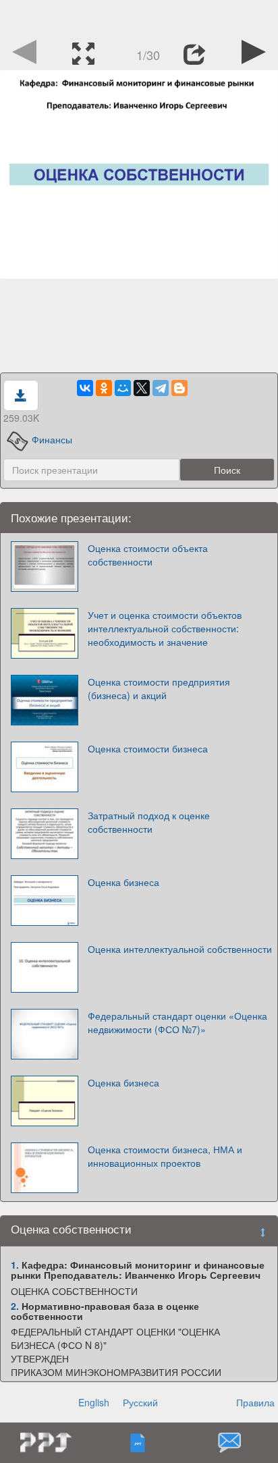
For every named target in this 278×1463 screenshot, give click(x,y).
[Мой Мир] (123, 388)
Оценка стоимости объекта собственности (148, 554)
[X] (142, 388)
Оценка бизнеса (123, 882)
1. (15, 1264)
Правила (255, 1402)
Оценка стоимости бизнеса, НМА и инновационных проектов (165, 1155)
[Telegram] (160, 388)
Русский (140, 1402)
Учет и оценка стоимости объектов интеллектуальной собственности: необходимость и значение (165, 628)
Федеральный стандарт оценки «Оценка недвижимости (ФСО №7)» (177, 1022)
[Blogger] (179, 388)
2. (15, 1306)
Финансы (52, 439)
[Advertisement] (139, 17)
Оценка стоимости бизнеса (148, 748)
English (93, 1402)
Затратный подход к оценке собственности (149, 821)
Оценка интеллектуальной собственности (180, 949)
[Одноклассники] (104, 388)
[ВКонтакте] (85, 388)
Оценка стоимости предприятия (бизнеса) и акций (159, 688)
